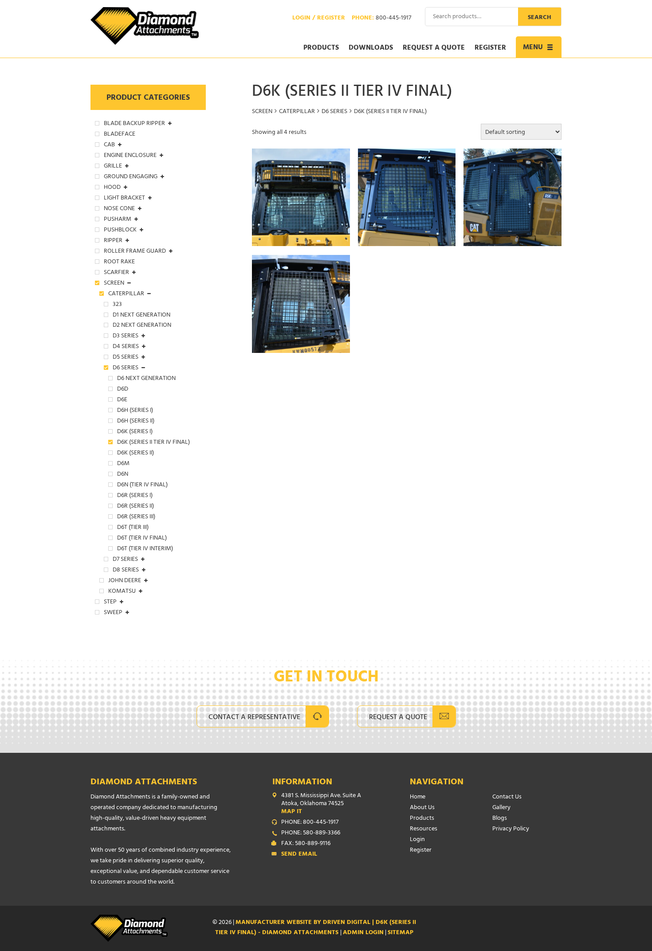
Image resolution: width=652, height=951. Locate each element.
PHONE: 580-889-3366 (310, 834)
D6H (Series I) (135, 411)
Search (539, 18)
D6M (123, 464)
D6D (122, 389)
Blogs (499, 819)
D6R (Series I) (135, 496)
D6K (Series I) (135, 432)
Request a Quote (434, 48)
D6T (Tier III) (133, 528)
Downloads (371, 48)
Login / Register (318, 18)
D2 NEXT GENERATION (142, 326)
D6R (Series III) (136, 517)
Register (490, 48)
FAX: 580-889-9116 (305, 844)
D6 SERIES (334, 112)
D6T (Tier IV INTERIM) (145, 549)
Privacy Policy (510, 829)
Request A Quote (398, 717)
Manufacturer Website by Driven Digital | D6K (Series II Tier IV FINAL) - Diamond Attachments (315, 928)
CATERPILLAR (297, 112)
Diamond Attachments (143, 783)
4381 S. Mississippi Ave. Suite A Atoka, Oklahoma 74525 (321, 804)
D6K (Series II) (135, 453)
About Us (422, 808)
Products (321, 48)
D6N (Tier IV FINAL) (142, 485)
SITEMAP (400, 933)
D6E (122, 400)
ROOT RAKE (119, 262)
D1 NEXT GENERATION (141, 315)
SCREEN (262, 112)
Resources (423, 829)
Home (417, 797)
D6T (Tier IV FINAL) (142, 538)
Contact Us (507, 797)
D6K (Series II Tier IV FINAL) (153, 443)
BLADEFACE (119, 134)
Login (417, 840)
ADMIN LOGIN (363, 933)
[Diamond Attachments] (144, 26)
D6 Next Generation (146, 379)
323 (117, 305)
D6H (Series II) (135, 421)
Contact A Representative (254, 717)
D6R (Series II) (135, 506)
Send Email (299, 855)
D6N (122, 475)
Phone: (381, 18)
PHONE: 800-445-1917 (309, 823)
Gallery (501, 808)
